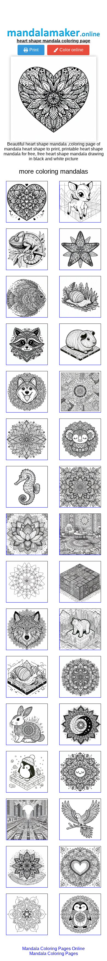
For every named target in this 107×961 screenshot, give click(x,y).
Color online (71, 50)
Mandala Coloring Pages (53, 953)
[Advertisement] (53, 13)
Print (33, 50)
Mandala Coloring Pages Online (53, 948)
